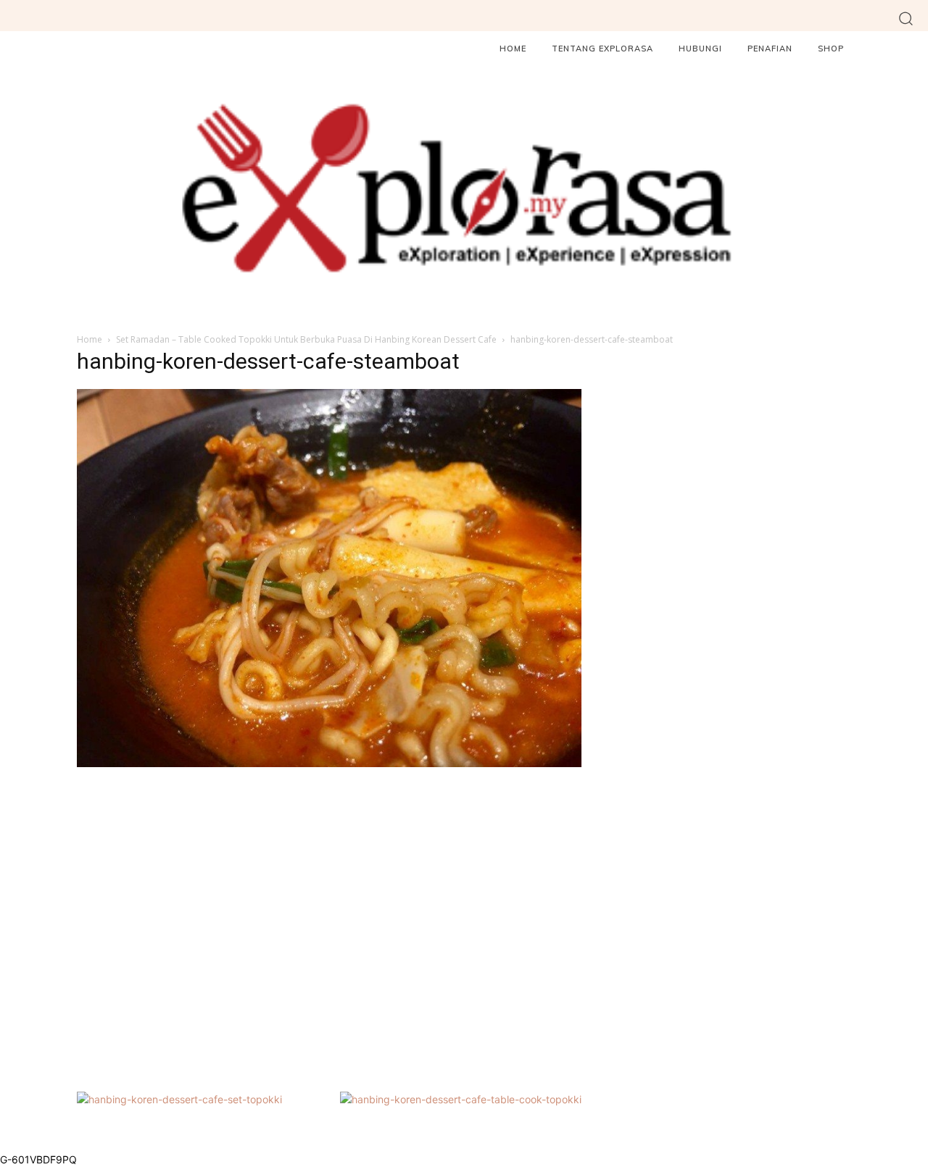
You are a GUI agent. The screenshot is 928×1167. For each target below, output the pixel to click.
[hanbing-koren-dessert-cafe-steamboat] (329, 763)
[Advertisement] (329, 928)
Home (89, 339)
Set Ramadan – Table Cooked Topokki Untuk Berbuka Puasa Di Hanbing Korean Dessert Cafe (306, 339)
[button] (905, 17)
